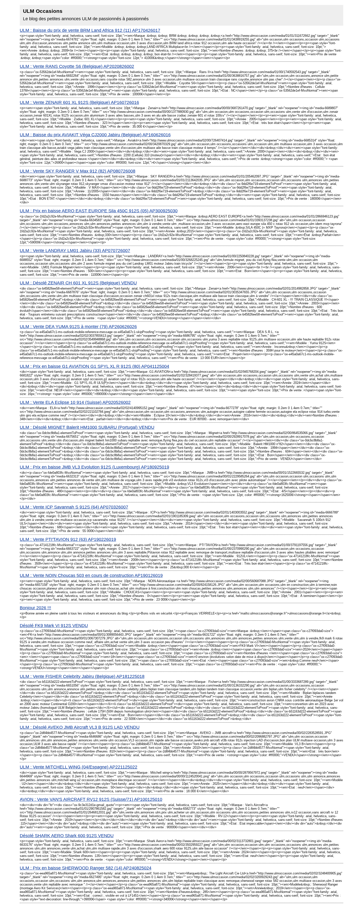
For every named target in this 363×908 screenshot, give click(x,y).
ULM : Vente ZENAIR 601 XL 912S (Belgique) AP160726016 (79, 102)
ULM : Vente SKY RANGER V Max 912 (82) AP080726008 (77, 171)
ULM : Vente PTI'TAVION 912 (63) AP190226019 (68, 539)
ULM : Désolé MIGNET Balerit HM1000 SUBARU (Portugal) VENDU (87, 427)
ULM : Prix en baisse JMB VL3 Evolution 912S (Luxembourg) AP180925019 (94, 467)
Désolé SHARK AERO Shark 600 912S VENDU (67, 835)
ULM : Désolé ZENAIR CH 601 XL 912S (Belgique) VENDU (78, 282)
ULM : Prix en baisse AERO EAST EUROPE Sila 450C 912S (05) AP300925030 (99, 210)
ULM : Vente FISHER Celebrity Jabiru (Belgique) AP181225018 (82, 676)
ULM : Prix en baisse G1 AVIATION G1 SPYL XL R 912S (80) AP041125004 (94, 366)
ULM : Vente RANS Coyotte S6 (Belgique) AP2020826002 (77, 66)
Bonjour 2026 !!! (35, 607)
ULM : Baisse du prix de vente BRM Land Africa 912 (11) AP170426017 (90, 30)
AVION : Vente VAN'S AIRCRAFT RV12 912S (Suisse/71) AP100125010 (91, 799)
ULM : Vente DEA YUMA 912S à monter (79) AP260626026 (78, 326)
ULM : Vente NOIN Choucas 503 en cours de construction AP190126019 (91, 575)
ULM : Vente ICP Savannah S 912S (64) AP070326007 (74, 507)
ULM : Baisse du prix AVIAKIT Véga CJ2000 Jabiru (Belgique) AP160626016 (95, 134)
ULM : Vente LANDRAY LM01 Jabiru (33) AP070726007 (75, 250)
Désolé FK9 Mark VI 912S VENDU (54, 625)
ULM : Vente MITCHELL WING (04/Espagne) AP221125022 (78, 767)
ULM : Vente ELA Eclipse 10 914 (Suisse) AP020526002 (75, 402)
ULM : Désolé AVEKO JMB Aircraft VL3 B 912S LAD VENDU (80, 727)
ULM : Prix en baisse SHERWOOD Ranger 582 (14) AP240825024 (85, 868)
